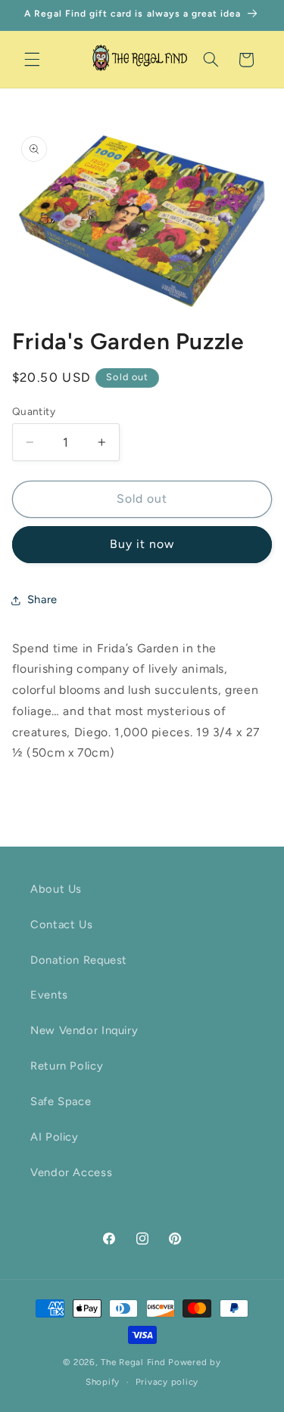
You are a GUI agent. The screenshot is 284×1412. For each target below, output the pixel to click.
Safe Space (60, 1101)
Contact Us (61, 924)
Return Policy (66, 1066)
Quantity (33, 411)
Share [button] (42, 599)
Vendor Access (71, 1172)
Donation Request (78, 960)
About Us (56, 889)
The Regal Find (133, 1362)
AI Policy (54, 1137)
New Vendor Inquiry (84, 1030)
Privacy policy (167, 1381)
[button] (31, 59)
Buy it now (142, 544)
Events (49, 995)
